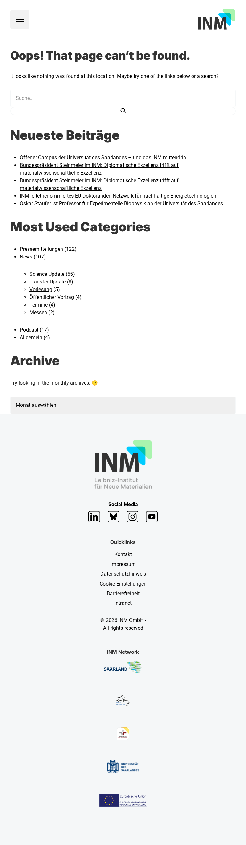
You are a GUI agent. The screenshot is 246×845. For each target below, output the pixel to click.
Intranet (123, 603)
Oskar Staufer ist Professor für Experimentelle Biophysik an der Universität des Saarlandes (121, 204)
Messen (38, 312)
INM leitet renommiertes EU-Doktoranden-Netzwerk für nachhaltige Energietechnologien (118, 196)
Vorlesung (40, 289)
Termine (38, 305)
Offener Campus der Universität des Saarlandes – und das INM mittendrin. (103, 157)
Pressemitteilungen (41, 249)
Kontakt (123, 554)
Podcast (29, 330)
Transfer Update (47, 282)
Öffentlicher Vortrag (51, 297)
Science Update (46, 274)
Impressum (123, 564)
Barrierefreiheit (123, 593)
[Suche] (123, 111)
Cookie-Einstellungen (123, 584)
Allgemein (31, 337)
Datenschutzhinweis (123, 574)
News (26, 257)
